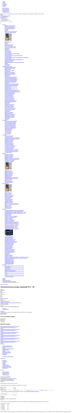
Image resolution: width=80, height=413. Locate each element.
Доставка (4, 3)
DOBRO (4, 264)
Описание (4, 308)
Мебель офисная (6, 349)
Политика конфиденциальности (10, 378)
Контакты (4, 5)
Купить (2, 301)
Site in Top (12, 380)
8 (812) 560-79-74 (6, 8)
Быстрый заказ (6, 301)
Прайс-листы (5, 368)
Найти (1, 388)
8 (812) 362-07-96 (6, 10)
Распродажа (5, 353)
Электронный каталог (7, 366)
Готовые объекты (6, 365)
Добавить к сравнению (4, 302)
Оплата (4, 2)
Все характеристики (4, 298)
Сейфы (4, 209)
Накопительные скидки (14, 306)
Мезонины (5, 354)
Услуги (4, 1)
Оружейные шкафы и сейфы (8, 356)
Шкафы (4, 153)
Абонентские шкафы (6, 280)
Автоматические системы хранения (9, 281)
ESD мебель (5, 120)
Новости (4, 6)
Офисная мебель (6, 183)
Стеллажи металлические (7, 346)
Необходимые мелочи (7, 352)
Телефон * (42, 390)
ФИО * (15, 390)
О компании (5, 4)
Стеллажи (4, 134)
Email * (28, 390)
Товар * (1, 390)
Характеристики (6, 309)
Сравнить (19, 302)
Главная (4, 278)
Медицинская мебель (7, 351)
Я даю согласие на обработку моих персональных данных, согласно (20, 391)
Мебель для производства (7, 66)
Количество (2, 300)
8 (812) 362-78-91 (6, 9)
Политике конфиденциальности (33, 391)
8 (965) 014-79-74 (6, 374)
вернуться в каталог (4, 284)
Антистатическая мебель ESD (8, 348)
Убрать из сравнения (13, 302)
